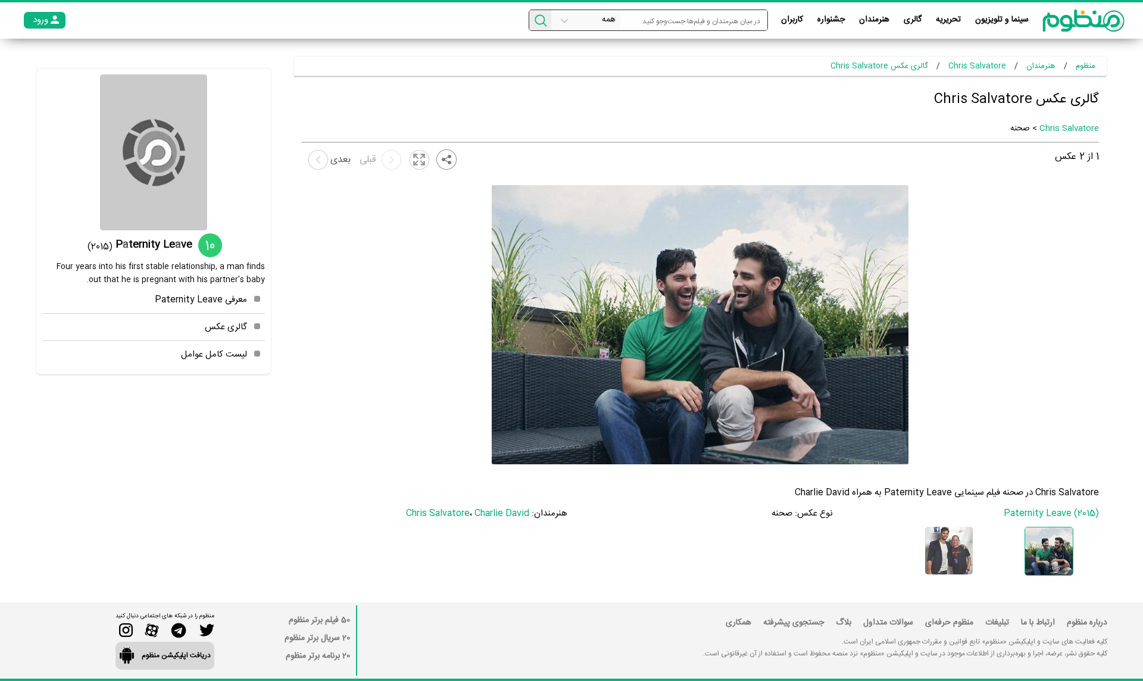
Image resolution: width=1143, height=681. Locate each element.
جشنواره (831, 20)
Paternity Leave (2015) (1051, 513)
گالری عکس (226, 327)
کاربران (792, 20)
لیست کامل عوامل (214, 354)
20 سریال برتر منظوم (317, 638)
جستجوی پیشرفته (793, 623)
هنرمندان (874, 20)
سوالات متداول (888, 623)
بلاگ (843, 623)
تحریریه (948, 20)
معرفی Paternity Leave (201, 299)
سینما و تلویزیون (1002, 20)
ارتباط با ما (1038, 623)
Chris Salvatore (1069, 128)
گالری (913, 20)
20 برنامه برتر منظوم (318, 656)
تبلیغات (997, 623)
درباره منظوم (1087, 623)
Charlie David (501, 513)
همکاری (738, 623)
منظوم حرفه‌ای (949, 623)
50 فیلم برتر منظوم (319, 620)
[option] (1049, 551)
